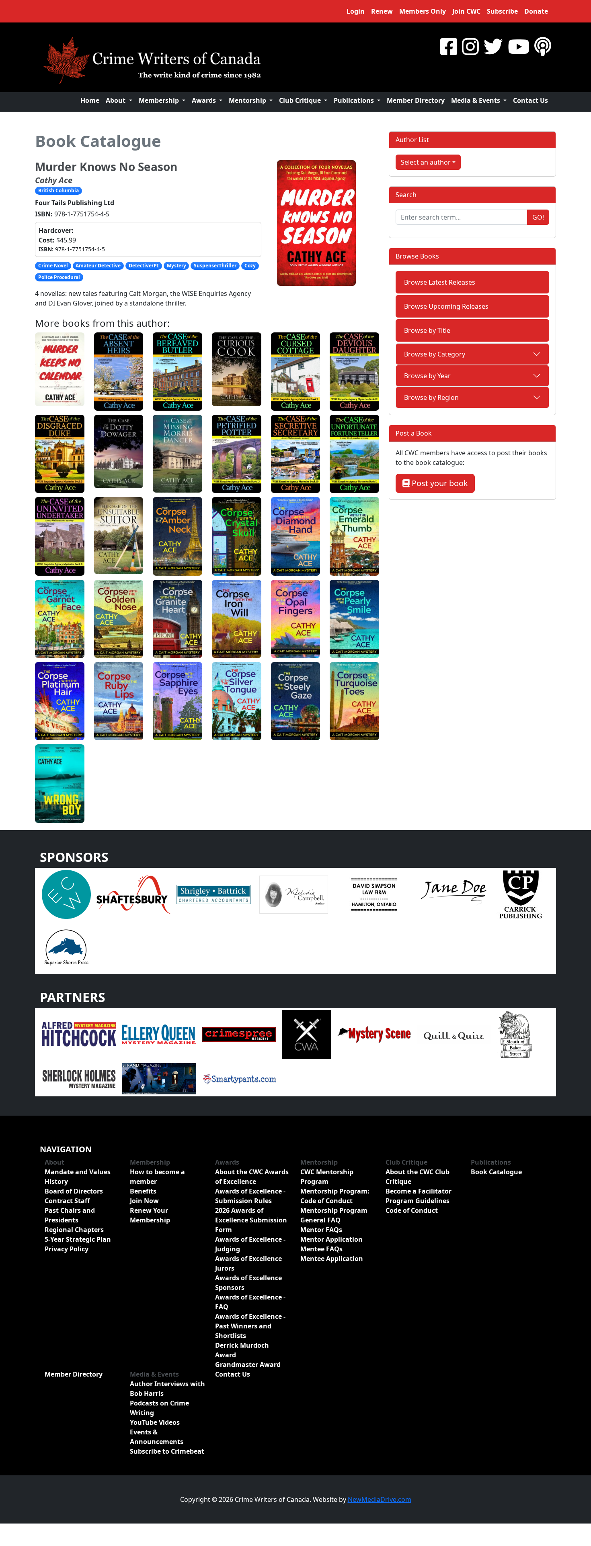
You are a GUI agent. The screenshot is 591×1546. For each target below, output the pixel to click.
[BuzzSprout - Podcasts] (542, 46)
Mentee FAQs (321, 1249)
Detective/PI (144, 265)
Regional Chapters (74, 1229)
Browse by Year (427, 375)
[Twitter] (493, 46)
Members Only (422, 11)
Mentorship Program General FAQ (333, 1215)
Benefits (143, 1191)
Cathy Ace (53, 180)
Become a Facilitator (418, 1191)
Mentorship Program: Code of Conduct (334, 1196)
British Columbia (58, 190)
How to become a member (157, 1176)
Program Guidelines (417, 1200)
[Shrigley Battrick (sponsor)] (213, 893)
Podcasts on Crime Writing (159, 1408)
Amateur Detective (98, 265)
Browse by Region (431, 397)
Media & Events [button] (476, 100)
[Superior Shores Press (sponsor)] (66, 946)
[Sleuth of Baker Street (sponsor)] (515, 1033)
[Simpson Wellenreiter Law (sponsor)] (373, 893)
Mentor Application (331, 1239)
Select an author (426, 162)
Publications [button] (355, 100)
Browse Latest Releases (439, 282)
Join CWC (466, 11)
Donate (536, 11)
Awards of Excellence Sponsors (248, 1282)
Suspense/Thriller (215, 265)
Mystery (176, 265)
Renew (382, 11)
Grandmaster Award (248, 1364)
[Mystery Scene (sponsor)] (373, 1033)
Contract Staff (67, 1200)
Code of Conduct (412, 1210)
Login (356, 11)
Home (89, 100)
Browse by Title (427, 330)
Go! (538, 217)
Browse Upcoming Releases (446, 306)
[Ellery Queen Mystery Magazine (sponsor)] (159, 1033)
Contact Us (530, 100)
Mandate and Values (78, 1171)
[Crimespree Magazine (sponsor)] (239, 1033)
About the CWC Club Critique (417, 1176)
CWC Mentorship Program (326, 1176)
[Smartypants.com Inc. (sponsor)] (239, 1077)
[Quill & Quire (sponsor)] (454, 1033)
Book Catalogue (98, 141)
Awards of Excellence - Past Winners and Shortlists (250, 1326)
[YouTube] (518, 46)
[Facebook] (448, 46)
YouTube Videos (155, 1422)
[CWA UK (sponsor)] (306, 1033)
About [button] (116, 100)
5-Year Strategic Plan (78, 1239)
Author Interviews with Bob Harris (167, 1388)
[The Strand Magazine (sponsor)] (159, 1077)
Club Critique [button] (300, 100)
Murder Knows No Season (106, 166)
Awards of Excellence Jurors (248, 1263)
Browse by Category (434, 354)
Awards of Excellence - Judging (250, 1244)
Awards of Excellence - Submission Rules (250, 1196)
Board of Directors (74, 1191)
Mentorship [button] (248, 100)
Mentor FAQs (321, 1229)
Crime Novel (53, 265)
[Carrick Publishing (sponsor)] (521, 893)
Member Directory (416, 100)
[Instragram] (470, 46)
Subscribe (502, 11)
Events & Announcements (156, 1437)
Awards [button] (205, 100)
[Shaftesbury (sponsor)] (133, 893)
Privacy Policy (66, 1249)
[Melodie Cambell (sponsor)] (293, 893)
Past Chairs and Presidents (70, 1215)
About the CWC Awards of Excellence (252, 1176)
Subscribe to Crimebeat (167, 1451)
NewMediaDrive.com (379, 1499)
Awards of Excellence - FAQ (250, 1302)
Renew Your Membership (150, 1215)
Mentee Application (331, 1258)
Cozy (250, 265)
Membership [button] (160, 100)
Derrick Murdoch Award (242, 1350)
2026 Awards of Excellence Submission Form (251, 1220)
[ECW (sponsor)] (66, 893)
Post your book (439, 483)
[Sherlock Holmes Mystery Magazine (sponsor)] (79, 1077)
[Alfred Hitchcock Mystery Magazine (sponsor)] (79, 1033)
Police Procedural (59, 277)
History (56, 1181)
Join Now (144, 1200)
